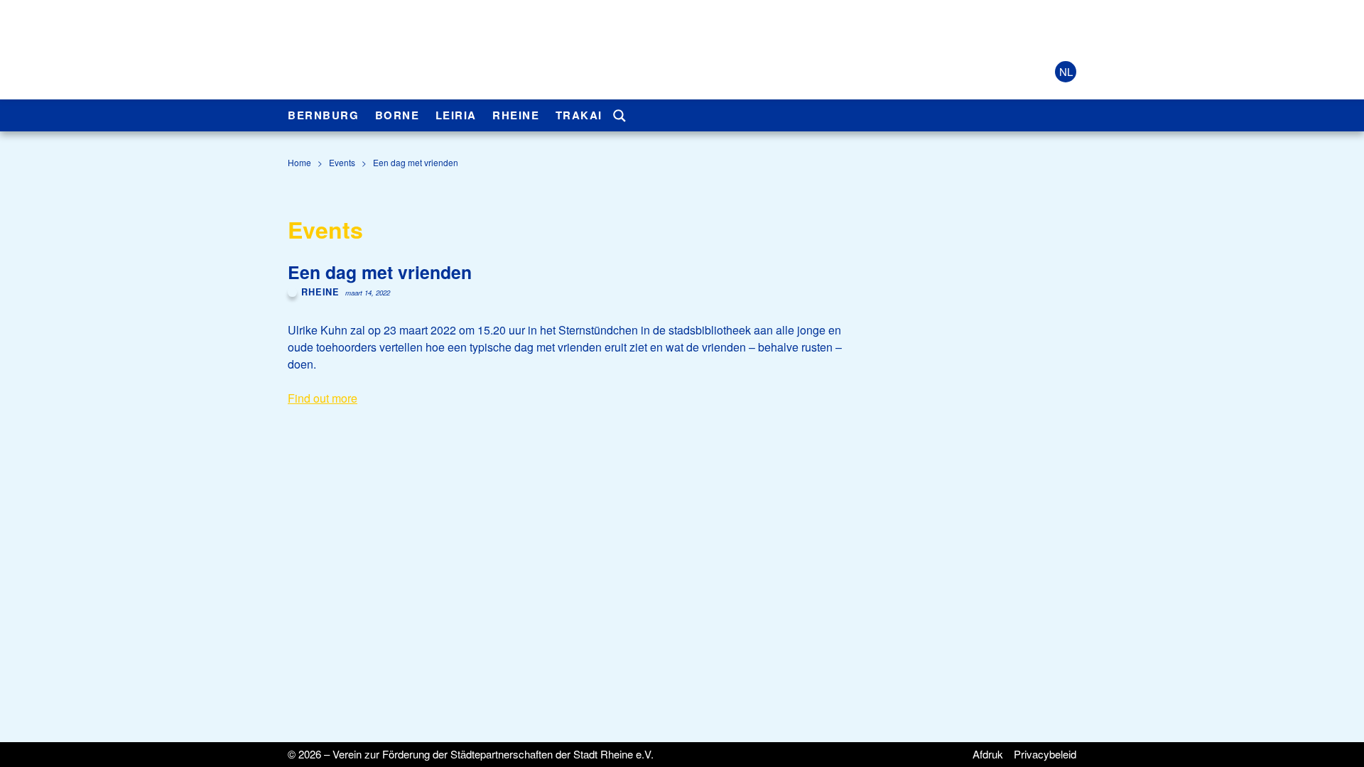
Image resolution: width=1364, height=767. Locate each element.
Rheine (515, 115)
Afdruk (988, 753)
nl (1066, 71)
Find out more (322, 398)
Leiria (456, 115)
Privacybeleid (1045, 753)
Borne (397, 115)
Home (299, 162)
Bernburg (323, 115)
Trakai (579, 115)
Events (342, 162)
